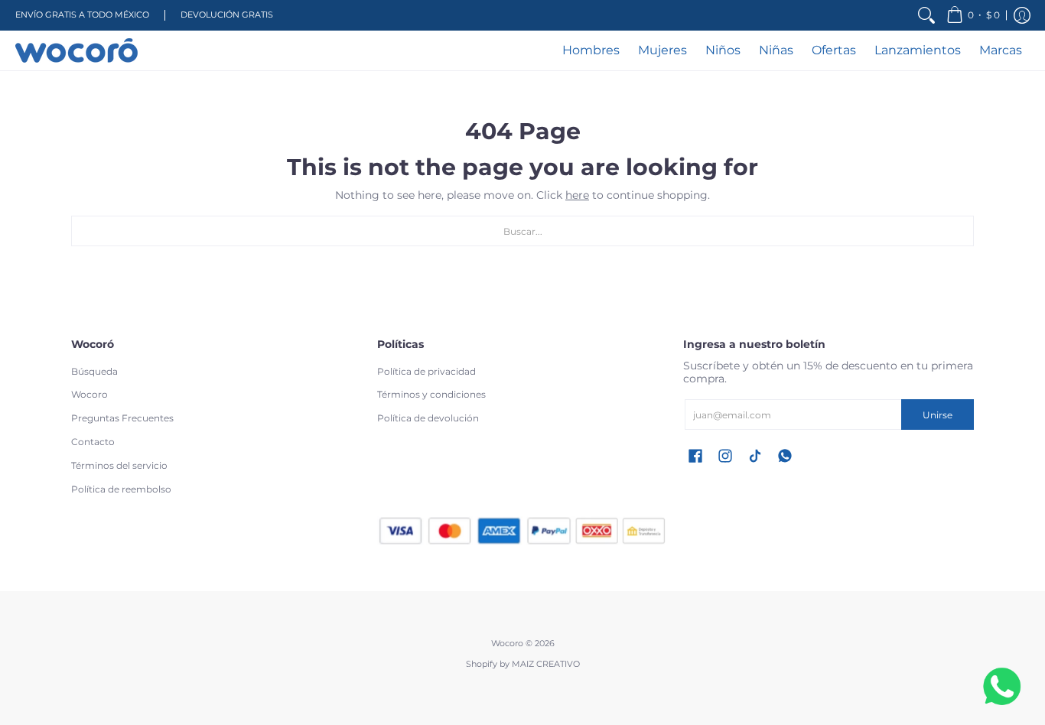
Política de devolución (428, 418)
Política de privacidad (426, 371)
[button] (973, 15)
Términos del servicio (119, 465)
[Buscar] (926, 15)
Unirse (937, 415)
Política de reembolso (121, 489)
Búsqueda (94, 371)
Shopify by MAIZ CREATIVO (523, 664)
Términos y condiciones (431, 394)
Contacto (93, 441)
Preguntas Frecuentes (122, 418)
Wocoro (89, 394)
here (577, 195)
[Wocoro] (76, 50)
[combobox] (522, 231)
